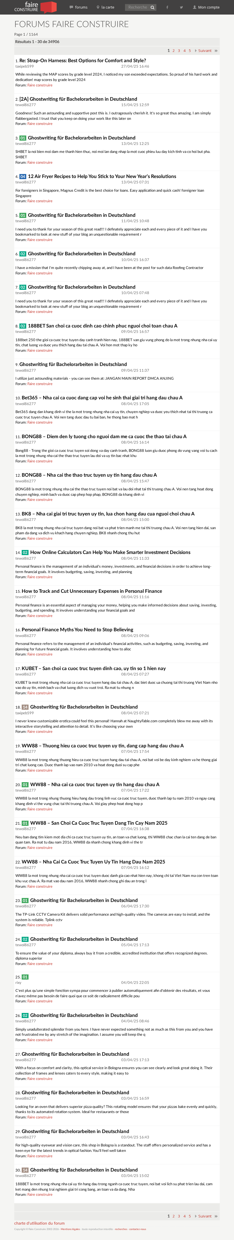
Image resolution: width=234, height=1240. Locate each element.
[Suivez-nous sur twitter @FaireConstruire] (182, 7)
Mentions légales (70, 1229)
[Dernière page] (216, 50)
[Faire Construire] (35, 7)
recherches (121, 1229)
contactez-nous (137, 1229)
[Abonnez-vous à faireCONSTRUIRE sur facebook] (168, 7)
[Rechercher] (152, 7)
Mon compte (208, 7)
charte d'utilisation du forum (39, 1223)
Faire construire (40, 85)
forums (81, 7)
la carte (107, 7)
